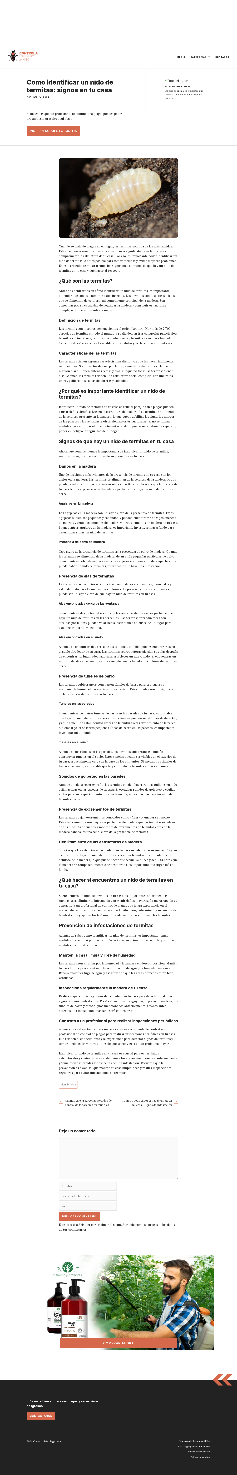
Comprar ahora (118, 1343)
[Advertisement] (96, 22)
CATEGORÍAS (198, 57)
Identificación (68, 1084)
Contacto (222, 57)
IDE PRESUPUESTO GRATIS (53, 131)
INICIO (181, 57)
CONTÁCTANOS (41, 1415)
